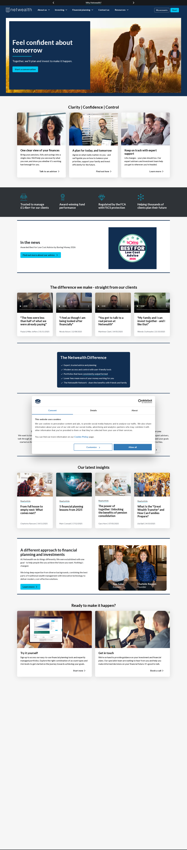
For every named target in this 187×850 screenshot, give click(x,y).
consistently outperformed (95, 373)
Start (174, 10)
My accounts (162, 10)
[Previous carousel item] (53, 2)
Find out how (102, 171)
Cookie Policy (81, 437)
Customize (91, 447)
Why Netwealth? (93, 2)
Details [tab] (93, 410)
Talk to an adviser (48, 171)
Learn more (155, 171)
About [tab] (135, 410)
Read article (25, 501)
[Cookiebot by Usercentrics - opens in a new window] (140, 401)
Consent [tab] (52, 410)
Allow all (133, 447)
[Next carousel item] (133, 2)
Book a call (155, 670)
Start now (78, 670)
